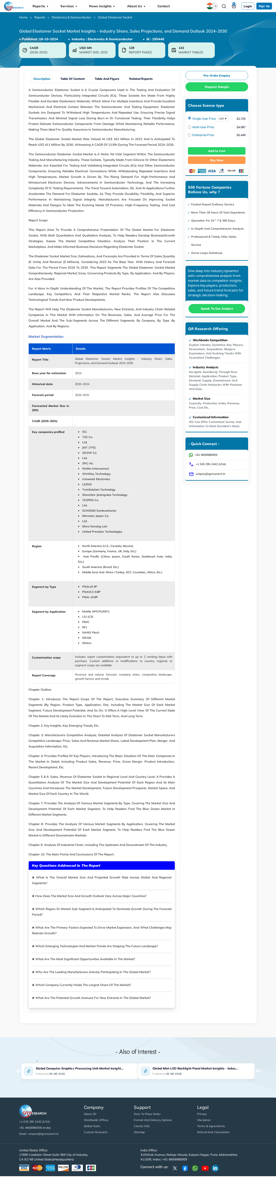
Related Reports (141, 79)
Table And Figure (107, 79)
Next (258, 1071)
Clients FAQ (142, 1126)
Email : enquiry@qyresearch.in (39, 1134)
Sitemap (139, 1132)
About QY (90, 1114)
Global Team (92, 1126)
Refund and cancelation (213, 1132)
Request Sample (217, 87)
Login (248, 6)
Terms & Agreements (211, 1126)
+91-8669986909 (206, 455)
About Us (136, 6)
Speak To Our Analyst (217, 308)
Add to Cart (216, 151)
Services (68, 6)
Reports (41, 6)
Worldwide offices (96, 1120)
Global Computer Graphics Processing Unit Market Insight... (79, 1068)
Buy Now (216, 160)
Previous (18, 1071)
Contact (163, 6)
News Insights (102, 6)
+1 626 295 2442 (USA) (211, 464)
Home (23, 17)
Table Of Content (72, 79)
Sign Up (264, 6)
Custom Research (95, 1132)
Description (42, 79)
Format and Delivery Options (153, 1120)
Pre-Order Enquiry (216, 75)
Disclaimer (204, 1120)
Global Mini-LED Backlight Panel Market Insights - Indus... (195, 1068)
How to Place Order (147, 1114)
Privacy (202, 1114)
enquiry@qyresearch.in (210, 474)
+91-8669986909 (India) (35, 1127)
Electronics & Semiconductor (71, 17)
